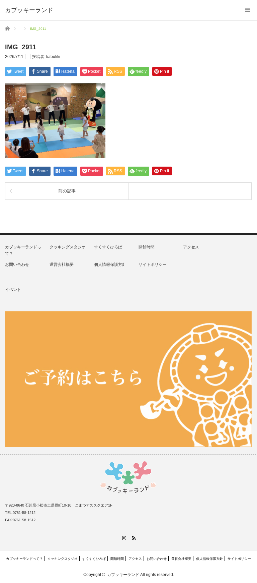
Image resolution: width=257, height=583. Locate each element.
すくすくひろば (108, 247)
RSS (133, 538)
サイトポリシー (153, 264)
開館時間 (147, 247)
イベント (13, 289)
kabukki (53, 56)
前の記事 (67, 190)
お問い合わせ (17, 264)
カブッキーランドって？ (24, 559)
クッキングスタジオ (68, 247)
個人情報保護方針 (110, 264)
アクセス (191, 247)
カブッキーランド (123, 574)
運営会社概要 (62, 264)
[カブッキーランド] (29, 10)
